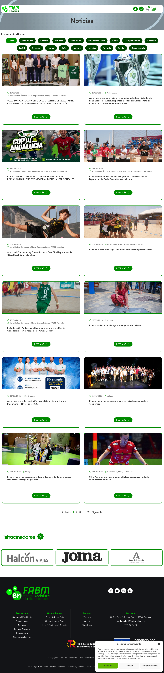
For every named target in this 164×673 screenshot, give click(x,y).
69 (88, 512)
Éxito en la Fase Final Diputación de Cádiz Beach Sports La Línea (120, 249)
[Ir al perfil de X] (130, 590)
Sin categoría (138, 48)
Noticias (92, 48)
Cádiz (115, 40)
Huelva (51, 48)
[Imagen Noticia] (41, 70)
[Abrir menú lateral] (158, 9)
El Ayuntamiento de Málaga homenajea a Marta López (115, 325)
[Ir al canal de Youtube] (117, 590)
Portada (107, 48)
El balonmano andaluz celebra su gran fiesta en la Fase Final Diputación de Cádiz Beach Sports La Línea (118, 177)
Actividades (27, 40)
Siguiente (97, 512)
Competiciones (132, 40)
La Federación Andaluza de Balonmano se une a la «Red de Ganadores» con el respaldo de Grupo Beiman (36, 329)
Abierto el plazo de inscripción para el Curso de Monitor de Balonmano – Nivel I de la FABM (36, 402)
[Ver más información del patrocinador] (27, 557)
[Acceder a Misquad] (135, 9)
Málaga (77, 48)
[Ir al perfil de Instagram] (123, 590)
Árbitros (59, 40)
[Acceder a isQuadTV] (141, 9)
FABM (22, 48)
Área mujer (75, 40)
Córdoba (151, 40)
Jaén (63, 48)
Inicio (12, 34)
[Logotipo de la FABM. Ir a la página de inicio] (10, 9)
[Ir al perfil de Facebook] (110, 590)
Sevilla (121, 48)
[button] (159, 644)
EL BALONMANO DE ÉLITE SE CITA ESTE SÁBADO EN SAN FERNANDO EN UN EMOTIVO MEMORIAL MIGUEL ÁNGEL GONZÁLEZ (40, 177)
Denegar (129, 665)
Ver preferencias (150, 665)
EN (153, 9)
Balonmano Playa (96, 40)
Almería (44, 40)
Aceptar (108, 665)
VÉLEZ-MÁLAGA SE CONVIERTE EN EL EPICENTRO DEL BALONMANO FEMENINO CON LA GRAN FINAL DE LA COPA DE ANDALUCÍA (40, 102)
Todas (11, 40)
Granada (36, 48)
